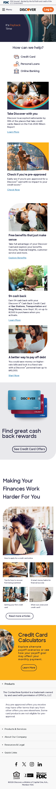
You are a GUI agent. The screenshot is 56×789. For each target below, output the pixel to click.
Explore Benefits (17, 257)
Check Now (13, 189)
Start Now (14, 375)
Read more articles (19, 616)
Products (10, 683)
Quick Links (11, 752)
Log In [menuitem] (49, 10)
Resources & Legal (14, 744)
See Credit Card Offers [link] (29, 449)
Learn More (13, 132)
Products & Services (15, 729)
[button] (7, 10)
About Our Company (16, 737)
